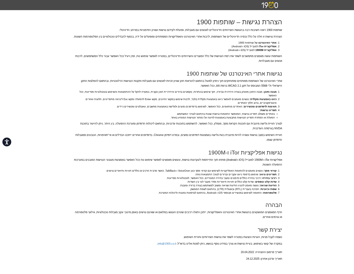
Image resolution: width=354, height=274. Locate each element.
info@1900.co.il (167, 243)
